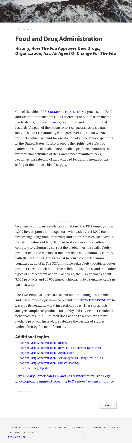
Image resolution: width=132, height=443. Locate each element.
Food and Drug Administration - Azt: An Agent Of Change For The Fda (61, 358)
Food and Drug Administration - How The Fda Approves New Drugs (60, 347)
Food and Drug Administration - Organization (46, 352)
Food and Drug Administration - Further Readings (49, 363)
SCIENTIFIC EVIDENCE (95, 300)
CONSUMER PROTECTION (66, 111)
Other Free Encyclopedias (34, 368)
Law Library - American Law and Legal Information (54, 376)
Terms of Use (17, 437)
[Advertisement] (66, 82)
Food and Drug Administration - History (43, 342)
